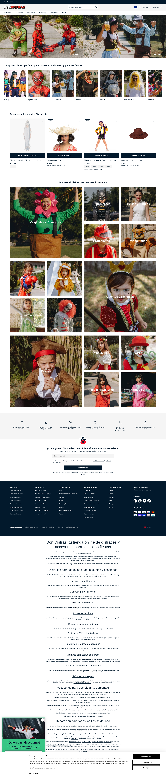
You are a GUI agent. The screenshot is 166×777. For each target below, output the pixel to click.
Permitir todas (146, 756)
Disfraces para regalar (83, 676)
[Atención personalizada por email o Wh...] (70, 427)
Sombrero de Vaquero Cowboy (133, 160)
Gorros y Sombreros (65, 510)
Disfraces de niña (15, 500)
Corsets (61, 497)
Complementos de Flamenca (68, 493)
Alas (60, 490)
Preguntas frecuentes (90, 510)
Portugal (111, 504)
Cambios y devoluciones (91, 500)
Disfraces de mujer (15, 490)
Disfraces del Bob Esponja (43, 493)
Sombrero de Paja (54, 160)
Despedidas (129, 99)
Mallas (61, 500)
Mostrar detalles (34, 773)
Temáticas (54, 13)
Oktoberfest (57, 99)
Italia (110, 500)
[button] (161, 7)
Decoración (31, 13)
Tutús (61, 514)
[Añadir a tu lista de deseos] (42, 121)
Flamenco (80, 99)
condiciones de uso (98, 461)
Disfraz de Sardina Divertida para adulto (25, 160)
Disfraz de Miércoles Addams (83, 633)
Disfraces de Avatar (40, 490)
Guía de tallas (88, 497)
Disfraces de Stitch (40, 514)
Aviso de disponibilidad (27, 155)
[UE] (136, 7)
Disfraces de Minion (41, 504)
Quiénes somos (89, 514)
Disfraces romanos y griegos (83, 624)
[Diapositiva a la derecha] (160, 83)
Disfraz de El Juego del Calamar (83, 644)
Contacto (87, 490)
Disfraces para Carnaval (83, 581)
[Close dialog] (42, 720)
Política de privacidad (47, 527)
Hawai (151, 99)
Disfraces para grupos (16, 510)
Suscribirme (83, 468)
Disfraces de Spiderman (42, 510)
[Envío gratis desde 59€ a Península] (21, 427)
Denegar (146, 768)
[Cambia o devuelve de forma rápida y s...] (95, 427)
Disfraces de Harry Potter (42, 497)
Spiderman (32, 99)
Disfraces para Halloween (83, 591)
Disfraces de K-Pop (40, 500)
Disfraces (7, 13)
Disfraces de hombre (16, 493)
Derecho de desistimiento (92, 504)
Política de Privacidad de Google (94, 472)
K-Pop (6, 99)
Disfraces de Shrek (40, 507)
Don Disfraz (18, 527)
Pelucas (61, 507)
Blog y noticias (88, 517)
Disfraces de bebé (15, 504)
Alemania (112, 497)
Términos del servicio (31, 527)
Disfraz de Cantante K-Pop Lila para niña (100, 160)
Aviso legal (60, 527)
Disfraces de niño (15, 497)
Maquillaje (42, 13)
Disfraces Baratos (15, 514)
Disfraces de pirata (83, 613)
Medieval (104, 99)
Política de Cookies (72, 527)
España (111, 490)
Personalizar (145, 762)
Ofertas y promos (89, 507)
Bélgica (111, 507)
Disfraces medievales (83, 602)
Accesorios (19, 13)
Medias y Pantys (64, 504)
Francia (111, 493)
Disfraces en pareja (16, 507)
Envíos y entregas (89, 493)
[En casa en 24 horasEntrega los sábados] (46, 427)
